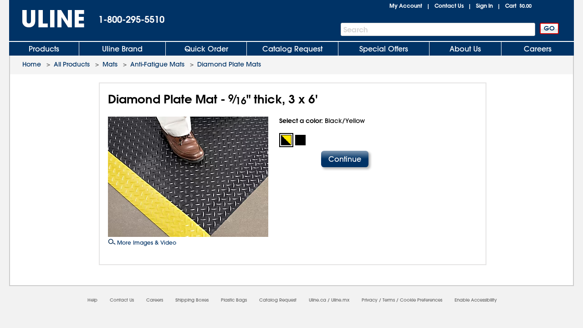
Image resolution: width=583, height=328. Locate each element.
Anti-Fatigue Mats (157, 64)
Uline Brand (122, 48)
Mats (110, 64)
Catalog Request (292, 48)
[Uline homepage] (47, 19)
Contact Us (449, 5)
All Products (72, 64)
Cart (518, 5)
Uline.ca (317, 300)
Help (92, 300)
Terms (389, 300)
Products (44, 48)
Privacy (370, 300)
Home (31, 64)
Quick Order (206, 48)
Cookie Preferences (421, 300)
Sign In (484, 5)
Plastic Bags (234, 300)
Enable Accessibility (476, 300)
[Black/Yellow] (286, 140)
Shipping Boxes (192, 300)
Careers (538, 48)
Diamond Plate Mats (229, 64)
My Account (405, 5)
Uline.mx (340, 300)
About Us (465, 48)
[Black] (300, 140)
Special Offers (383, 48)
